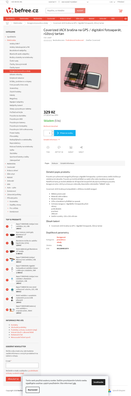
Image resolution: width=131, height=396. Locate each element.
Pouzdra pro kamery (17, 122)
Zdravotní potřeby (14, 194)
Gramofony (14, 88)
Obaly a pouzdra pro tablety (20, 109)
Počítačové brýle (16, 112)
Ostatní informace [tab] (67, 163)
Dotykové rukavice (17, 78)
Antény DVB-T (15, 43)
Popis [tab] (47, 163)
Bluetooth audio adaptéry (19, 54)
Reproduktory (15, 143)
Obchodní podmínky (69, 2)
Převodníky (14, 136)
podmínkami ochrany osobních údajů (22, 372)
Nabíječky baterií (16, 105)
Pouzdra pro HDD (16, 119)
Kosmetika (14, 201)
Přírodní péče (12, 198)
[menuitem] (10, 19)
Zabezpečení (15, 160)
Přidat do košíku (66, 133)
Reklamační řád (17, 335)
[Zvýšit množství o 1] (52, 131)
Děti (8, 184)
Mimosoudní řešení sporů (20, 337)
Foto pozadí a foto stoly (19, 85)
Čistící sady (14, 61)
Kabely (12, 95)
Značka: (93, 40)
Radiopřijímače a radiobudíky (21, 139)
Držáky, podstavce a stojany (20, 81)
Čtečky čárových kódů (18, 64)
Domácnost (11, 191)
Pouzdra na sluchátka (18, 116)
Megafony (13, 98)
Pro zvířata (14, 208)
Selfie (12, 150)
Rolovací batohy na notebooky (21, 146)
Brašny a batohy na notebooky (21, 57)
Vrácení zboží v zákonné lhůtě (22, 332)
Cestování (11, 167)
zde (74, 383)
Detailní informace (50, 139)
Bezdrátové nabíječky (18, 50)
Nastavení (32, 389)
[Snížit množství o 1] (52, 134)
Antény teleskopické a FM (19, 47)
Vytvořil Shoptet (119, 390)
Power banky (15, 133)
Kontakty (52, 2)
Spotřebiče (11, 37)
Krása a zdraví (12, 170)
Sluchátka (13, 153)
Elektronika (11, 40)
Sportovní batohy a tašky (19, 157)
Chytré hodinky (15, 91)
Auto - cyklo (11, 187)
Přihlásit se (13, 379)
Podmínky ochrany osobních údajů (24, 330)
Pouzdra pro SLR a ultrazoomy (21, 129)
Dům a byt (11, 174)
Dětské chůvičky (16, 74)
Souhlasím (98, 382)
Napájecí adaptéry (17, 102)
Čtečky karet (15, 67)
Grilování (10, 181)
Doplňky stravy (15, 205)
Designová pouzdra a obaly (20, 71)
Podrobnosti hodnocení (75, 40)
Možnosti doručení (51, 126)
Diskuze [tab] (55, 163)
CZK (111, 2)
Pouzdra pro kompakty (18, 126)
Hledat (80, 10)
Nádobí (10, 177)
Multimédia (11, 163)
